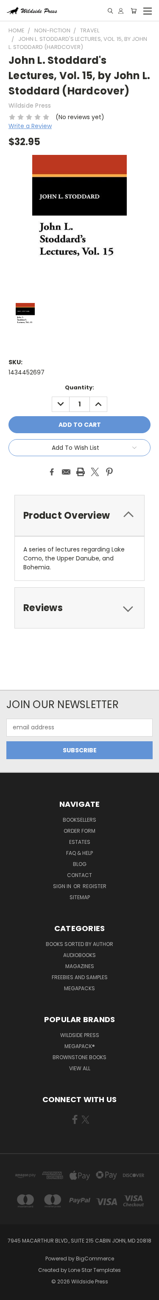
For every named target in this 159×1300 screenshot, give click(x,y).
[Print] (80, 472)
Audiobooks (79, 955)
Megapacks (79, 988)
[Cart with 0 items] (133, 10)
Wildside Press (79, 1035)
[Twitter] (95, 472)
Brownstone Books (79, 1057)
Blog (79, 864)
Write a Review (30, 126)
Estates (79, 842)
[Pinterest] (109, 472)
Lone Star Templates (94, 1270)
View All (79, 1068)
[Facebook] (51, 472)
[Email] (66, 472)
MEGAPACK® (79, 1046)
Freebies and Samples (80, 977)
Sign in (63, 886)
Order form (79, 830)
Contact (79, 875)
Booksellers (79, 819)
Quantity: (79, 387)
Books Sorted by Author (79, 944)
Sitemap (80, 897)
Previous (13, 1291)
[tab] (79, 515)
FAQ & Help (79, 853)
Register (94, 886)
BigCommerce (95, 1258)
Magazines (79, 966)
